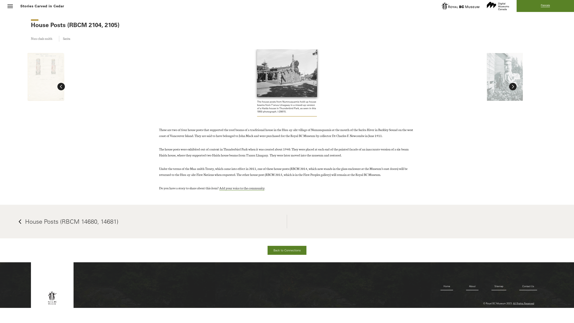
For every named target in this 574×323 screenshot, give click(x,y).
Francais (545, 5)
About (472, 286)
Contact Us (528, 286)
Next (513, 86)
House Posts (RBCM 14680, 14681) (71, 221)
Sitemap (498, 286)
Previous (61, 86)
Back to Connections (287, 250)
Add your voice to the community (241, 188)
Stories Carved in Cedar (42, 6)
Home (447, 286)
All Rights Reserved (523, 303)
